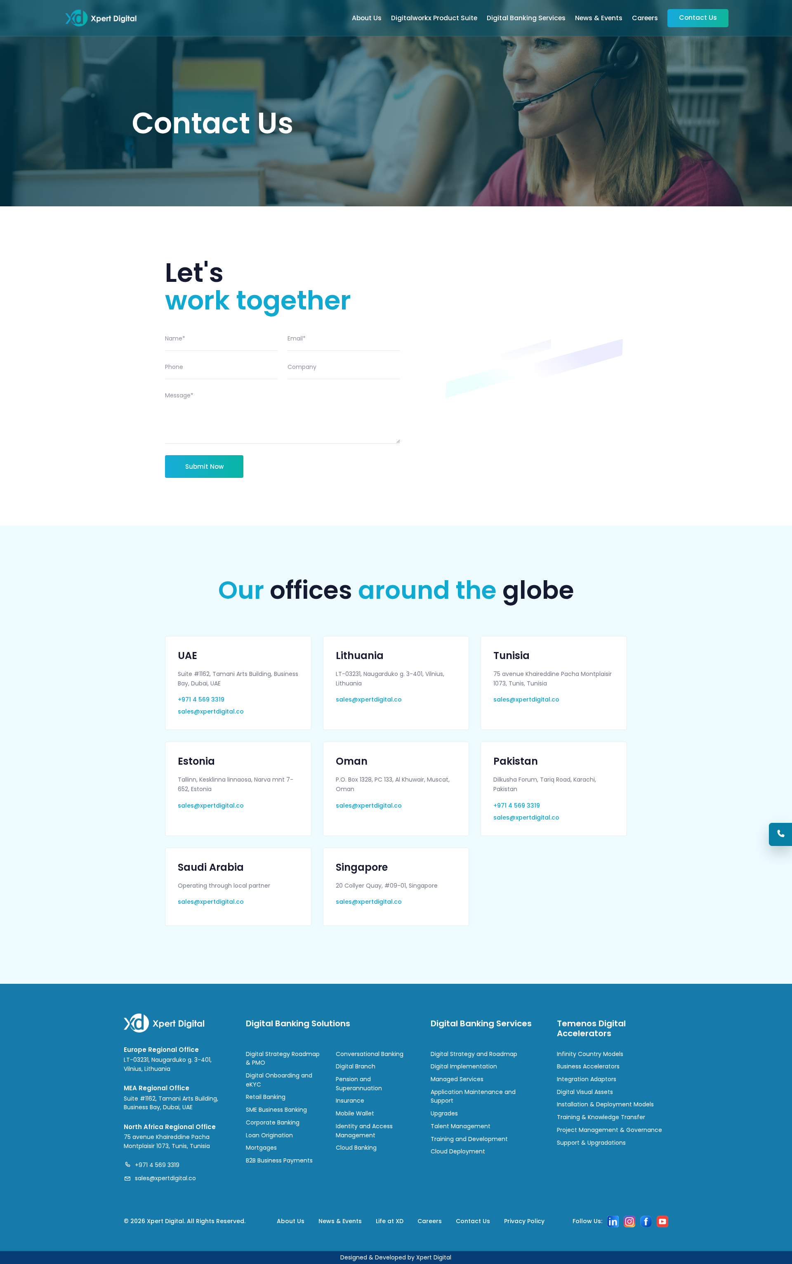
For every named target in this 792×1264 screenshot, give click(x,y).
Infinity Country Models (590, 1054)
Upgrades (444, 1113)
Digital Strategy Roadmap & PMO (283, 1058)
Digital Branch (355, 1066)
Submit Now (204, 466)
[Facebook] (646, 1221)
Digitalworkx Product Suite (434, 18)
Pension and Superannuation (359, 1083)
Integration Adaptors (586, 1079)
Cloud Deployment (458, 1151)
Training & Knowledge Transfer (601, 1117)
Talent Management (460, 1126)
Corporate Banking (272, 1122)
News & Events (598, 18)
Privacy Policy (524, 1221)
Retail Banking (265, 1097)
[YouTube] (662, 1221)
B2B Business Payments (279, 1160)
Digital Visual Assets (585, 1092)
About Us (367, 18)
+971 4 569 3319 (201, 699)
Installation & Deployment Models (605, 1104)
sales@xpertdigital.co (211, 711)
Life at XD (389, 1221)
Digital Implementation (464, 1066)
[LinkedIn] (613, 1221)
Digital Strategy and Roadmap (474, 1054)
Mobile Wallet (355, 1113)
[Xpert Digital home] (101, 18)
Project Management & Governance (609, 1130)
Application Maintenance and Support (473, 1096)
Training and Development (469, 1139)
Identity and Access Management (364, 1130)
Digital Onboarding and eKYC (279, 1080)
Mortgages (261, 1148)
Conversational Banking (369, 1054)
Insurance (350, 1100)
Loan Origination (269, 1135)
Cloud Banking (356, 1148)
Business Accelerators (588, 1066)
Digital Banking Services (526, 18)
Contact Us (698, 17)
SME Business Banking (276, 1110)
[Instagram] (629, 1221)
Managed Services (457, 1079)
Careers (645, 18)
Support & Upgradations (591, 1143)
